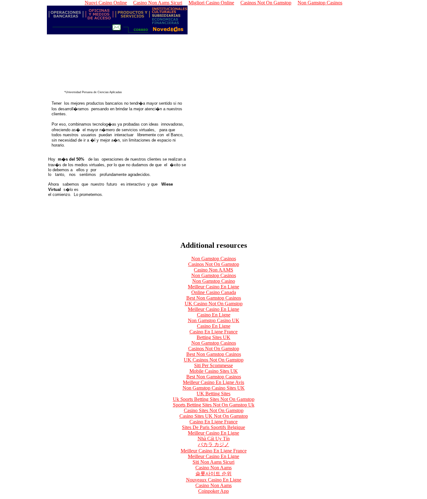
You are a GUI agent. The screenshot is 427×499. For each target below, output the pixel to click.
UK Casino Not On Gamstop (214, 303)
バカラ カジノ (213, 444)
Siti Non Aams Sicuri (213, 462)
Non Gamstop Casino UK (213, 320)
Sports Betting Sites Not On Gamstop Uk (213, 404)
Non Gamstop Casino (213, 281)
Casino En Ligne (213, 314)
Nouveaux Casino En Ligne (213, 479)
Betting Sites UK (213, 337)
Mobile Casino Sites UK (213, 371)
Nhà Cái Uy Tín (214, 438)
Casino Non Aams (213, 467)
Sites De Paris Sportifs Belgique (213, 427)
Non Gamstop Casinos (213, 258)
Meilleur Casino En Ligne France (214, 450)
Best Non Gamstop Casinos (213, 298)
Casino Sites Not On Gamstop (214, 410)
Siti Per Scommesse (213, 365)
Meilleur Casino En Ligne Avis (213, 382)
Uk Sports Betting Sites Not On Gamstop (213, 399)
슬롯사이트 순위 (213, 473)
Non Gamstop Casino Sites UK (214, 388)
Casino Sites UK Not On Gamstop (213, 416)
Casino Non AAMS (213, 269)
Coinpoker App (213, 491)
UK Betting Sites (213, 393)
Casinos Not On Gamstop (213, 264)
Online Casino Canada (213, 292)
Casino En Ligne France (213, 331)
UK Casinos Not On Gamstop (214, 359)
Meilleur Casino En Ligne (213, 286)
